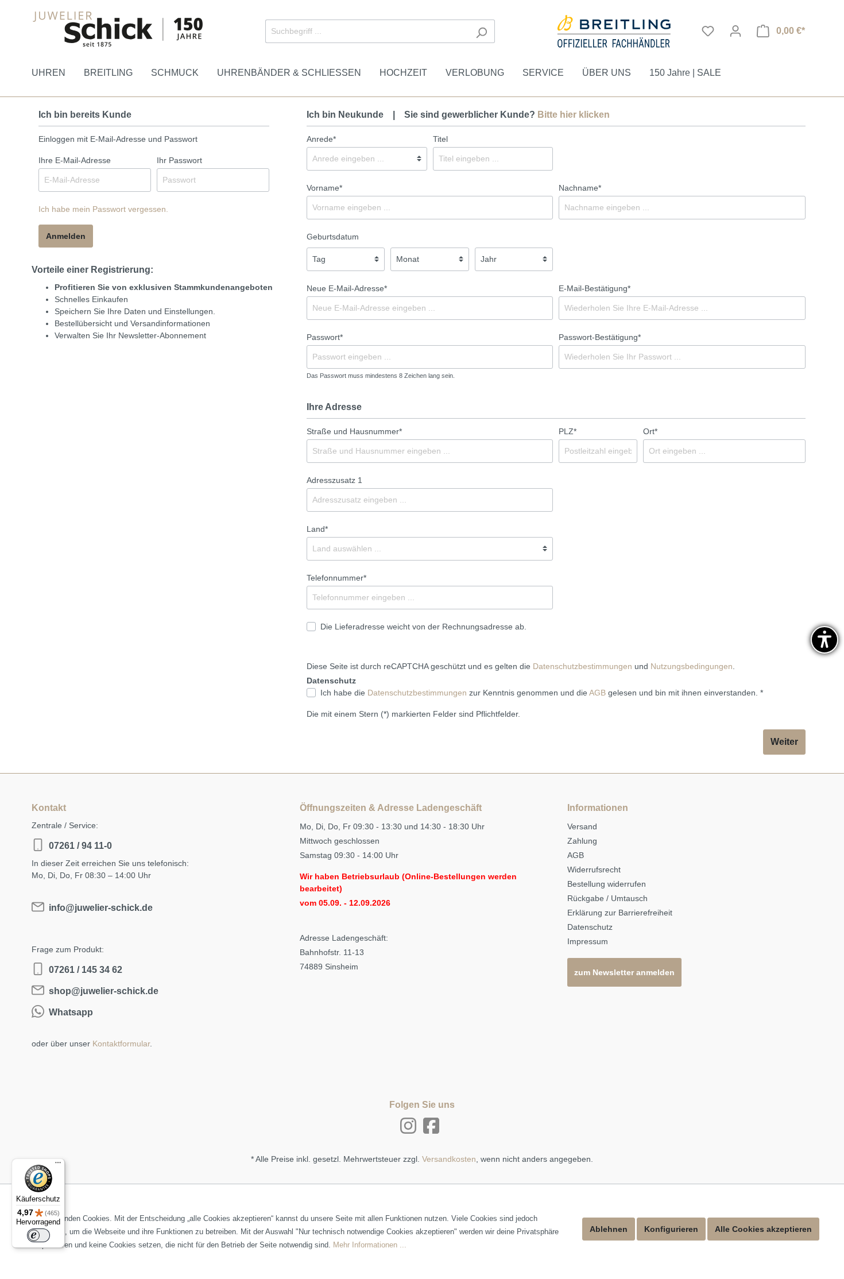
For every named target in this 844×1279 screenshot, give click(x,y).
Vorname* (324, 187)
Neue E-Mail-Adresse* (347, 288)
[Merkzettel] (708, 31)
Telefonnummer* (336, 577)
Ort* (650, 431)
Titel (440, 139)
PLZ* (567, 431)
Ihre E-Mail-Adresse (74, 160)
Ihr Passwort (179, 160)
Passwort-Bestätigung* (600, 337)
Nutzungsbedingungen (692, 666)
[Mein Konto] (735, 31)
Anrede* (321, 139)
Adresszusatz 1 (334, 480)
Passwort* (325, 337)
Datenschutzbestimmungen (582, 666)
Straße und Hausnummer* (354, 431)
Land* (317, 529)
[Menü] (58, 1165)
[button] (824, 640)
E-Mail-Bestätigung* (594, 288)
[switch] (38, 1235)
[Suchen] (481, 31)
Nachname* (580, 187)
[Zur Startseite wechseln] (118, 29)
